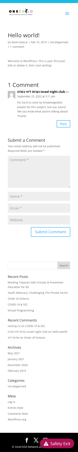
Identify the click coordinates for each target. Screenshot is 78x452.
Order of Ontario (18, 298)
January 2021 (16, 359)
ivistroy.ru (14, 326)
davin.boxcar (20, 42)
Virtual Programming (21, 310)
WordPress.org (17, 419)
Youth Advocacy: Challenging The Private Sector (38, 292)
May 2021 (14, 353)
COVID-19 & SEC (18, 304)
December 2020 (18, 365)
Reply (63, 124)
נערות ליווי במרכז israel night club (41, 92)
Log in (11, 402)
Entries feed (15, 408)
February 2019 (17, 370)
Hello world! (59, 331)
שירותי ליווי (13, 337)
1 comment (17, 47)
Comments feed (18, 413)
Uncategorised (59, 42)
